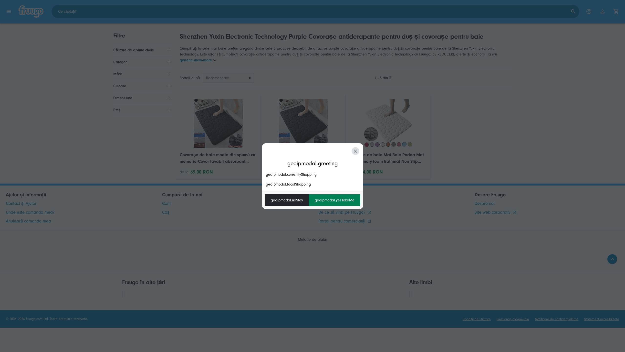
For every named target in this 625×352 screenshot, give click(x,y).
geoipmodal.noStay (287, 200)
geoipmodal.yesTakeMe (334, 200)
